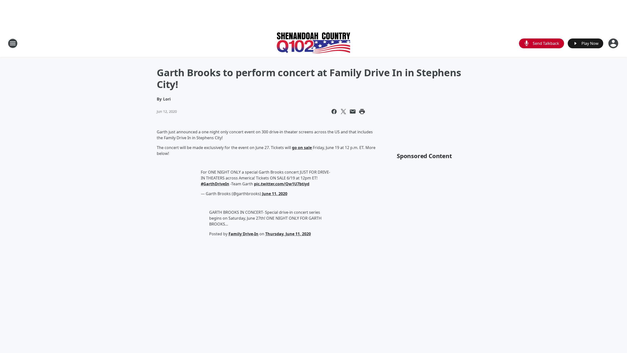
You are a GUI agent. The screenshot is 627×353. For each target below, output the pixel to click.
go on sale (302, 147)
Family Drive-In (243, 234)
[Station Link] (313, 43)
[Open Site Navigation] (13, 43)
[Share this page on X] (343, 111)
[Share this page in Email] (352, 111)
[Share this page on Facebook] (334, 111)
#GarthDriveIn (215, 184)
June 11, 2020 (274, 193)
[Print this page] (362, 111)
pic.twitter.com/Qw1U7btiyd (281, 184)
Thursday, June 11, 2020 (288, 234)
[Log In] (613, 43)
